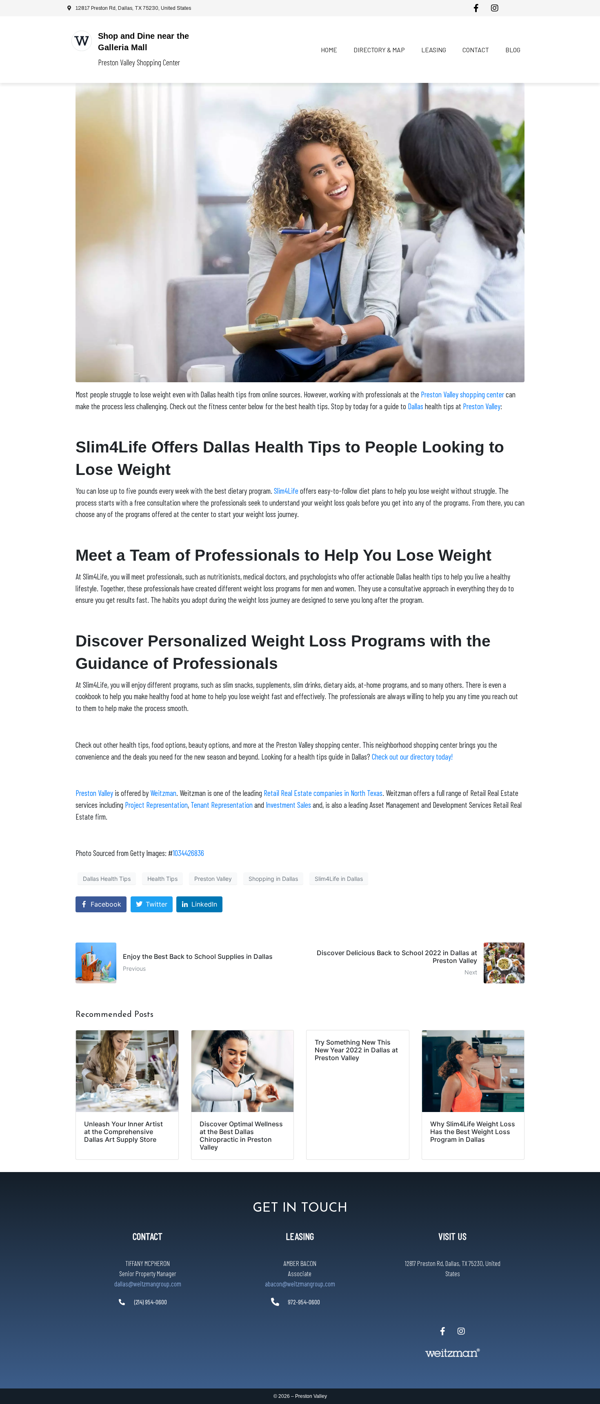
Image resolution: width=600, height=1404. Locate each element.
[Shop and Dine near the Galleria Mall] (81, 41)
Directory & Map (379, 49)
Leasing (433, 49)
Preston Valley (213, 878)
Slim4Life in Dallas (339, 878)
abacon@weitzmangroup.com (300, 1283)
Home (329, 49)
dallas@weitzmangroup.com (147, 1283)
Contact (475, 49)
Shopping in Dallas (273, 878)
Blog (512, 49)
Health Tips (162, 878)
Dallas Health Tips (107, 878)
